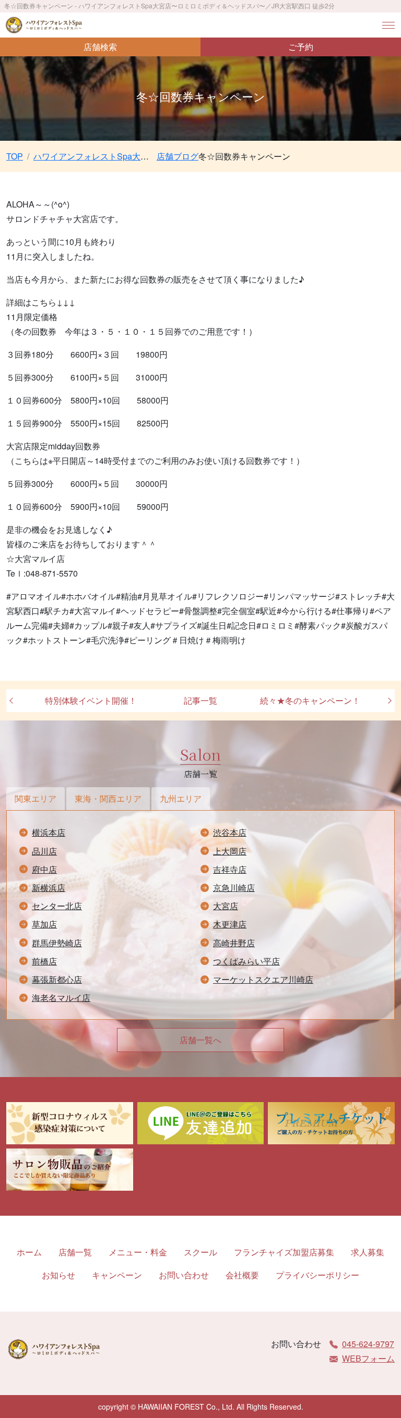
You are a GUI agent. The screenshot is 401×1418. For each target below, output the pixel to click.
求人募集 (367, 1252)
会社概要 (242, 1275)
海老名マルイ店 (61, 998)
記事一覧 (200, 700)
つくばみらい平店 (246, 961)
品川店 (44, 851)
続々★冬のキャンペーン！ (310, 700)
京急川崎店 (234, 888)
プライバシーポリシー (317, 1275)
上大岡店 (229, 851)
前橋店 (44, 961)
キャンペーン (117, 1275)
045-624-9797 (368, 1344)
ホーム (29, 1252)
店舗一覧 (75, 1252)
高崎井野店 (234, 943)
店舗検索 (100, 47)
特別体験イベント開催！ (91, 700)
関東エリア (35, 798)
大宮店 (225, 906)
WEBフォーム (368, 1358)
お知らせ (58, 1275)
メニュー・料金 (138, 1252)
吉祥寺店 (229, 869)
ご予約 (300, 47)
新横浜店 (48, 888)
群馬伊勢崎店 (57, 943)
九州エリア (181, 798)
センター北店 (57, 906)
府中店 (44, 869)
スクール (200, 1252)
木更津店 (229, 924)
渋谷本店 (229, 832)
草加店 (44, 924)
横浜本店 (48, 832)
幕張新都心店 (57, 979)
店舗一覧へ (200, 1040)
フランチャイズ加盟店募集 (284, 1252)
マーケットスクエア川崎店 (263, 979)
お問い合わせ (184, 1275)
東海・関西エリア (108, 798)
